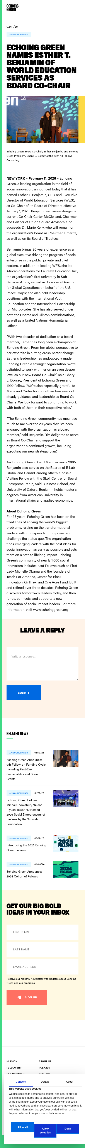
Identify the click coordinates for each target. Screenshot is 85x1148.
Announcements (19, 34)
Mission (12, 1061)
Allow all (22, 1127)
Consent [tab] (21, 1081)
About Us (45, 1061)
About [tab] (69, 1081)
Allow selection (45, 1130)
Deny (68, 1128)
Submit (23, 692)
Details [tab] (45, 1081)
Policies (44, 1067)
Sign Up (31, 997)
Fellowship (14, 1067)
